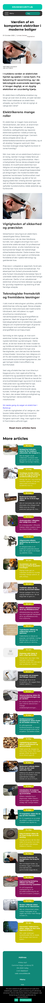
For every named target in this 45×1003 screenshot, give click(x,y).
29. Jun (28, 604)
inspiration (31, 36)
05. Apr (28, 923)
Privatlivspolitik (26, 1000)
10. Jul (28, 537)
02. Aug (28, 469)
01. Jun (28, 672)
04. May (29, 830)
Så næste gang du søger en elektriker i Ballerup (20, 406)
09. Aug (29, 446)
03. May (28, 901)
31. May (28, 715)
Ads (22, 985)
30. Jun (28, 560)
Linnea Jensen (22, 35)
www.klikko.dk (24, 973)
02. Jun (28, 650)
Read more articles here (22, 428)
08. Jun (28, 626)
